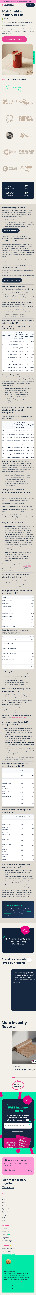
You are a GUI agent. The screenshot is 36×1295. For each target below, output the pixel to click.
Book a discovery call (8, 1254)
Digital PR (5, 1209)
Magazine (5, 1238)
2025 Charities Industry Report (17, 79)
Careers (5, 1235)
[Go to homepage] (8, 4)
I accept (8, 1287)
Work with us (8, 1186)
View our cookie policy (16, 1282)
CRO (3, 1218)
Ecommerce (6, 1197)
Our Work (5, 1229)
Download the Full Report (12, 280)
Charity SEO (27, 566)
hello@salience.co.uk (8, 1248)
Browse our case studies (19, 717)
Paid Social (6, 1206)
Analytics (5, 1215)
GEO (3, 1221)
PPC (3, 1203)
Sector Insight (7, 1241)
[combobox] (18, 1126)
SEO (3, 1200)
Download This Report (14, 39)
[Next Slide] (29, 959)
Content (5, 1212)
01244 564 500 (6, 1251)
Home (3, 79)
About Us (5, 1232)
